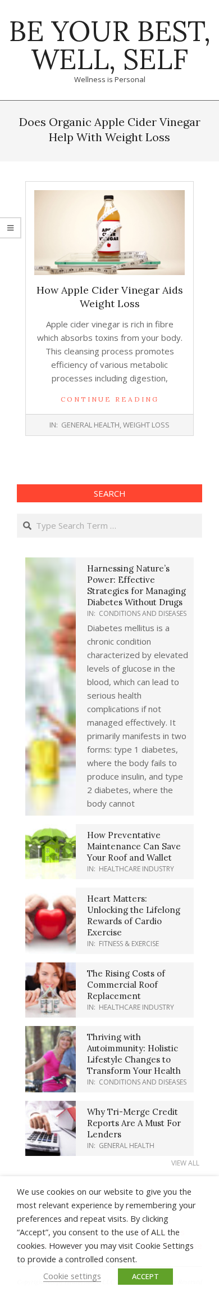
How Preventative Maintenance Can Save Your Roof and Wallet (134, 846)
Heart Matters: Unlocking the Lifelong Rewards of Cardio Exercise (133, 915)
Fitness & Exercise (129, 943)
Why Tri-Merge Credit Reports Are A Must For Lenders (134, 1123)
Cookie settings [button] (72, 1275)
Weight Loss (146, 425)
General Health (90, 425)
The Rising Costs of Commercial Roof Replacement (126, 984)
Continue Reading (110, 399)
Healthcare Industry (136, 869)
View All (185, 1163)
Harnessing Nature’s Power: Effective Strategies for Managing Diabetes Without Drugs (136, 585)
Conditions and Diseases (142, 613)
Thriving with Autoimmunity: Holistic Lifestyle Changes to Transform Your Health (134, 1054)
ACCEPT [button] (145, 1276)
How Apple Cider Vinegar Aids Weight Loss (109, 297)
